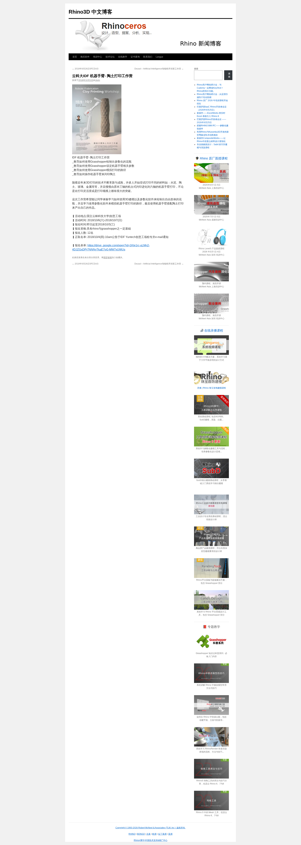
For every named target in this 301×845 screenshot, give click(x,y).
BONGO (141, 834)
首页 (74, 56)
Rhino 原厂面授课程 (213, 158)
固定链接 (107, 257)
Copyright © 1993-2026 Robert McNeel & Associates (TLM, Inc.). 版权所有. (150, 828)
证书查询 (135, 56)
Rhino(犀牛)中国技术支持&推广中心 (150, 840)
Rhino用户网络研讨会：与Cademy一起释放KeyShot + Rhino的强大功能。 (210, 88)
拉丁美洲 (162, 834)
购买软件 (85, 56)
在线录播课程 (213, 330)
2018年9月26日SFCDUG (85, 69)
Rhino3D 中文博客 (90, 12)
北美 (148, 834)
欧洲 (154, 834)
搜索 (196, 69)
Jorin (97, 80)
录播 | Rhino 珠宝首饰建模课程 (211, 387)
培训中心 (97, 56)
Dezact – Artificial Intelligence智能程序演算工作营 (159, 69)
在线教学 (122, 56)
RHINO (132, 834)
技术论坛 (110, 56)
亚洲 (170, 834)
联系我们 (147, 56)
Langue (159, 56)
